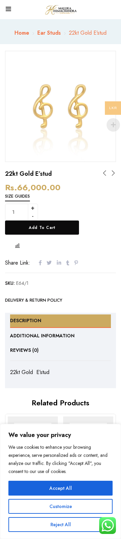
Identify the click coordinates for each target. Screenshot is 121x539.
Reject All (60, 524)
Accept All (60, 488)
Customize (60, 506)
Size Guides (17, 196)
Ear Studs (49, 33)
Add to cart (42, 228)
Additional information (42, 335)
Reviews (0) (24, 350)
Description (25, 320)
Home (21, 33)
